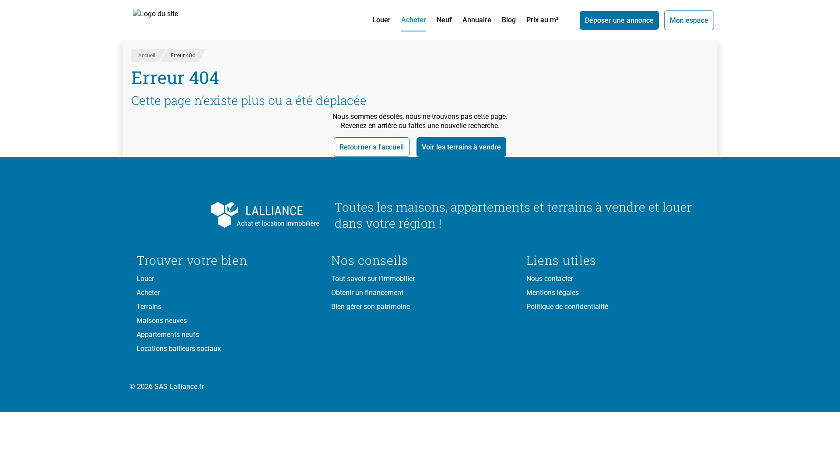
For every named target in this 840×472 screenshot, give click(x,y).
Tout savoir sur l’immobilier (373, 278)
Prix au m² (542, 20)
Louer (381, 20)
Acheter (413, 20)
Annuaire (476, 20)
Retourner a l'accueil (372, 147)
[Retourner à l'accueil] (228, 215)
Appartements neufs (167, 334)
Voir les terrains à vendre (461, 147)
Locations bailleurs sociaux (178, 348)
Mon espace (689, 20)
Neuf (444, 20)
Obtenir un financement (367, 292)
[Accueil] (165, 20)
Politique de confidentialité (567, 306)
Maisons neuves (161, 320)
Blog (509, 20)
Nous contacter (549, 278)
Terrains (148, 306)
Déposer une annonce (619, 20)
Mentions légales (552, 292)
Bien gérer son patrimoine (370, 306)
